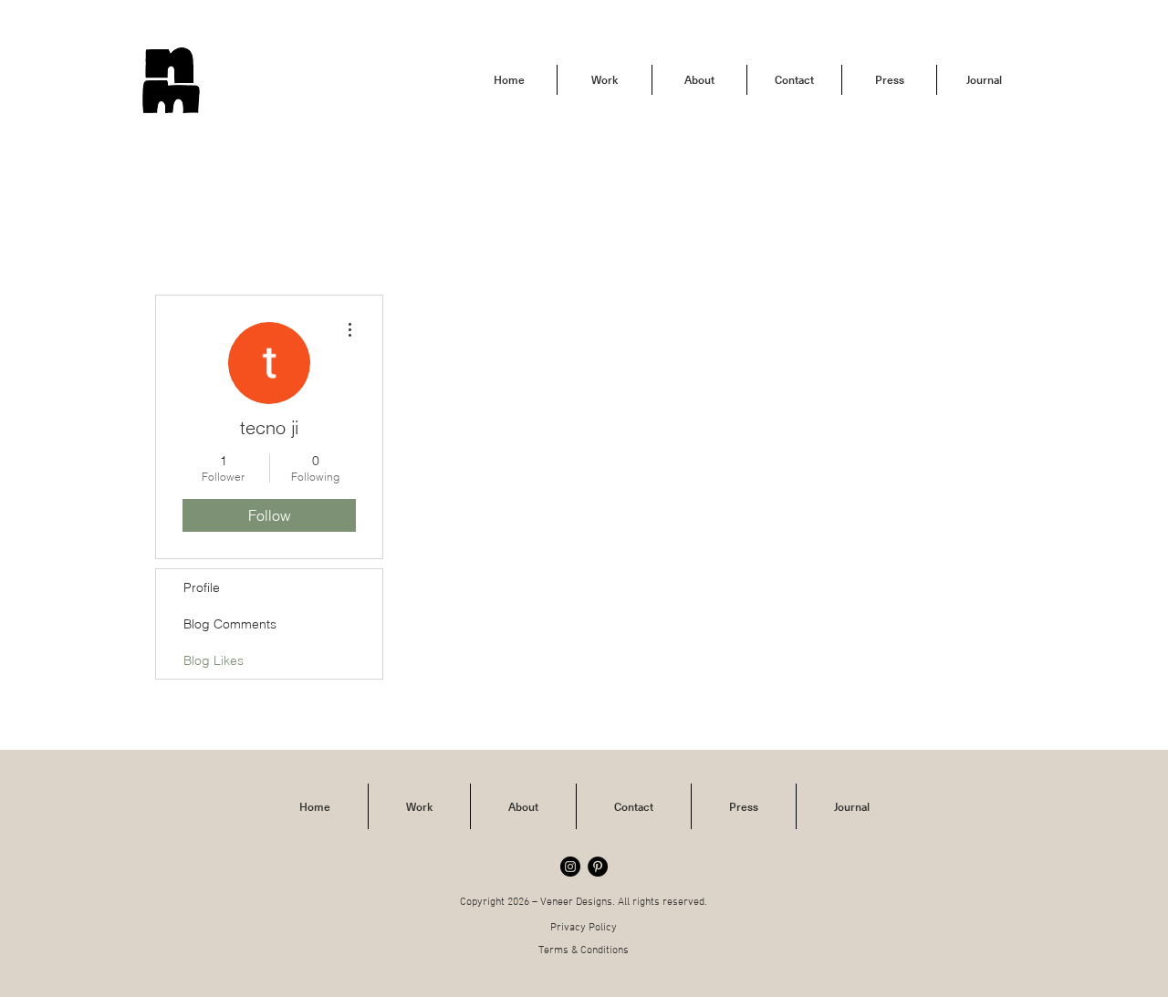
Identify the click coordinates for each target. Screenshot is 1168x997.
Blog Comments (229, 624)
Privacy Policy (583, 927)
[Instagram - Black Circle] (570, 867)
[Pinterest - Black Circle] (598, 867)
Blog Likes (213, 660)
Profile (201, 587)
